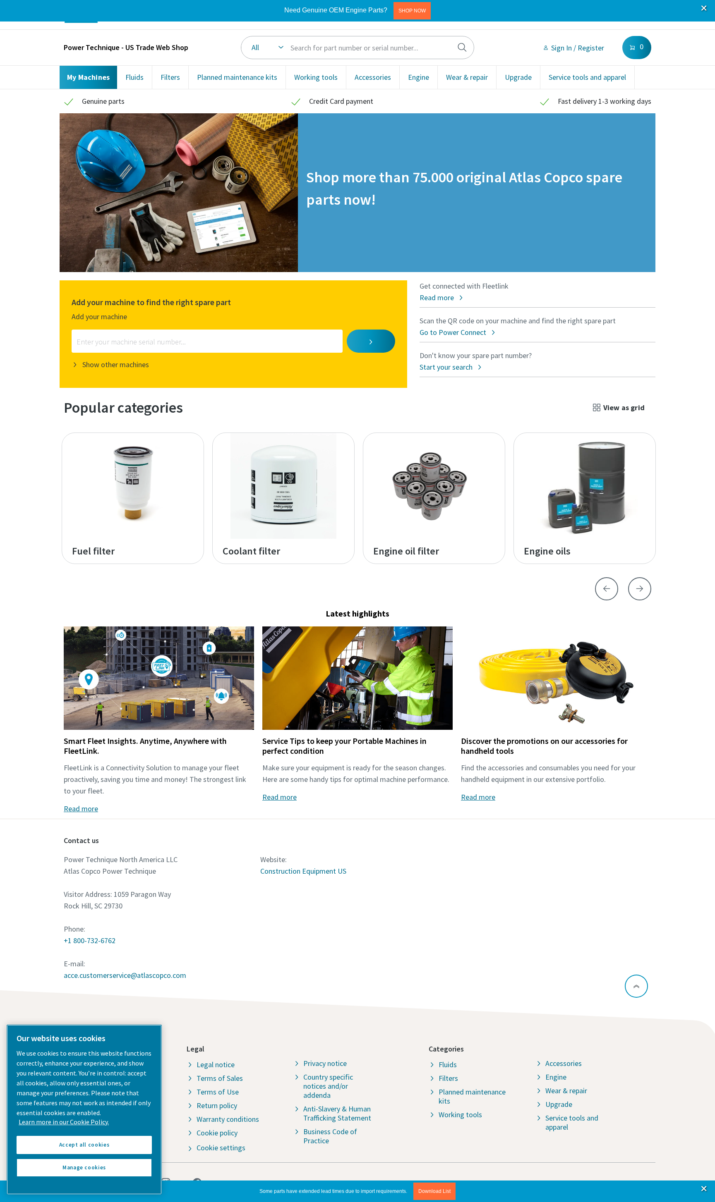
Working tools (316, 77)
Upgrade (518, 77)
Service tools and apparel (587, 77)
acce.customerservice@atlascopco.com (125, 975)
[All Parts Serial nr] (358, 47)
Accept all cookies (84, 1144)
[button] (412, 10)
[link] (573, 47)
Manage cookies (84, 1167)
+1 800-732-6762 (89, 940)
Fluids (134, 77)
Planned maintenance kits (237, 77)
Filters (170, 77)
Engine (418, 77)
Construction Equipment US (303, 871)
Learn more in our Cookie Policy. (64, 1122)
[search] (462, 47)
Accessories (373, 77)
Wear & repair (467, 77)
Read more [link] (81, 808)
